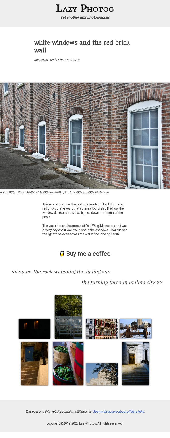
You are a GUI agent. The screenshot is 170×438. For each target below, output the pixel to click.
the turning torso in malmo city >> (121, 282)
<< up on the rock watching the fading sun (60, 271)
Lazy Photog (85, 8)
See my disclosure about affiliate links (118, 411)
